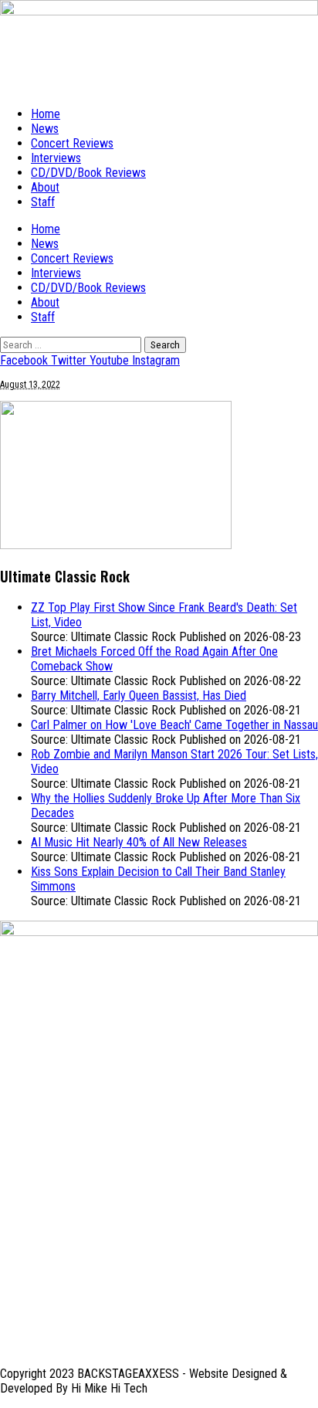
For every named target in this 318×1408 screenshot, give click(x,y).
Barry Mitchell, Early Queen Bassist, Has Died (138, 695)
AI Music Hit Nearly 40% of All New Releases (139, 842)
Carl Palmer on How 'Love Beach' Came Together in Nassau (174, 725)
